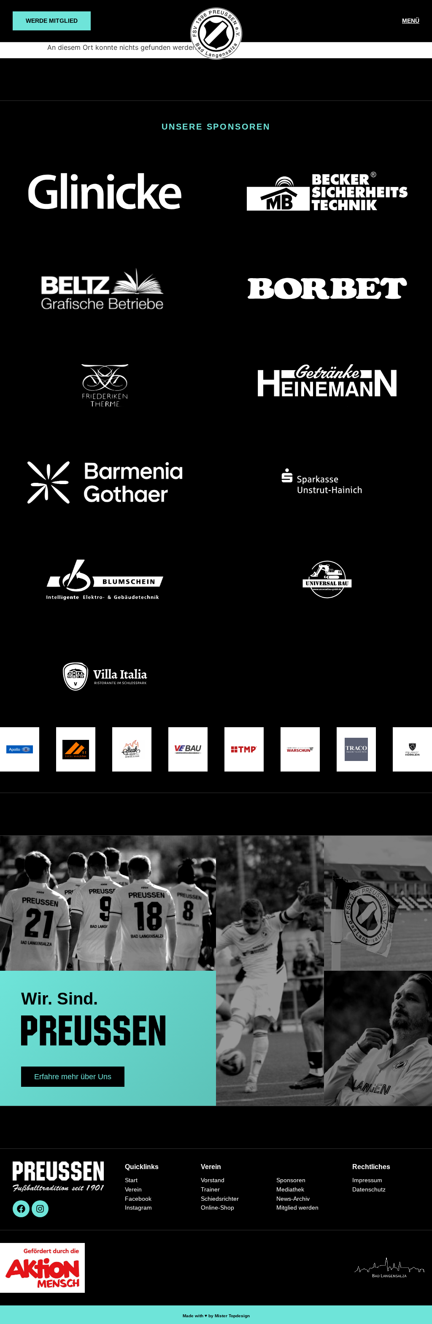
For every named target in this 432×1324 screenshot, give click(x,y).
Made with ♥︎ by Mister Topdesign (216, 1315)
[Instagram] (40, 1208)
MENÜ (410, 20)
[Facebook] (21, 1208)
